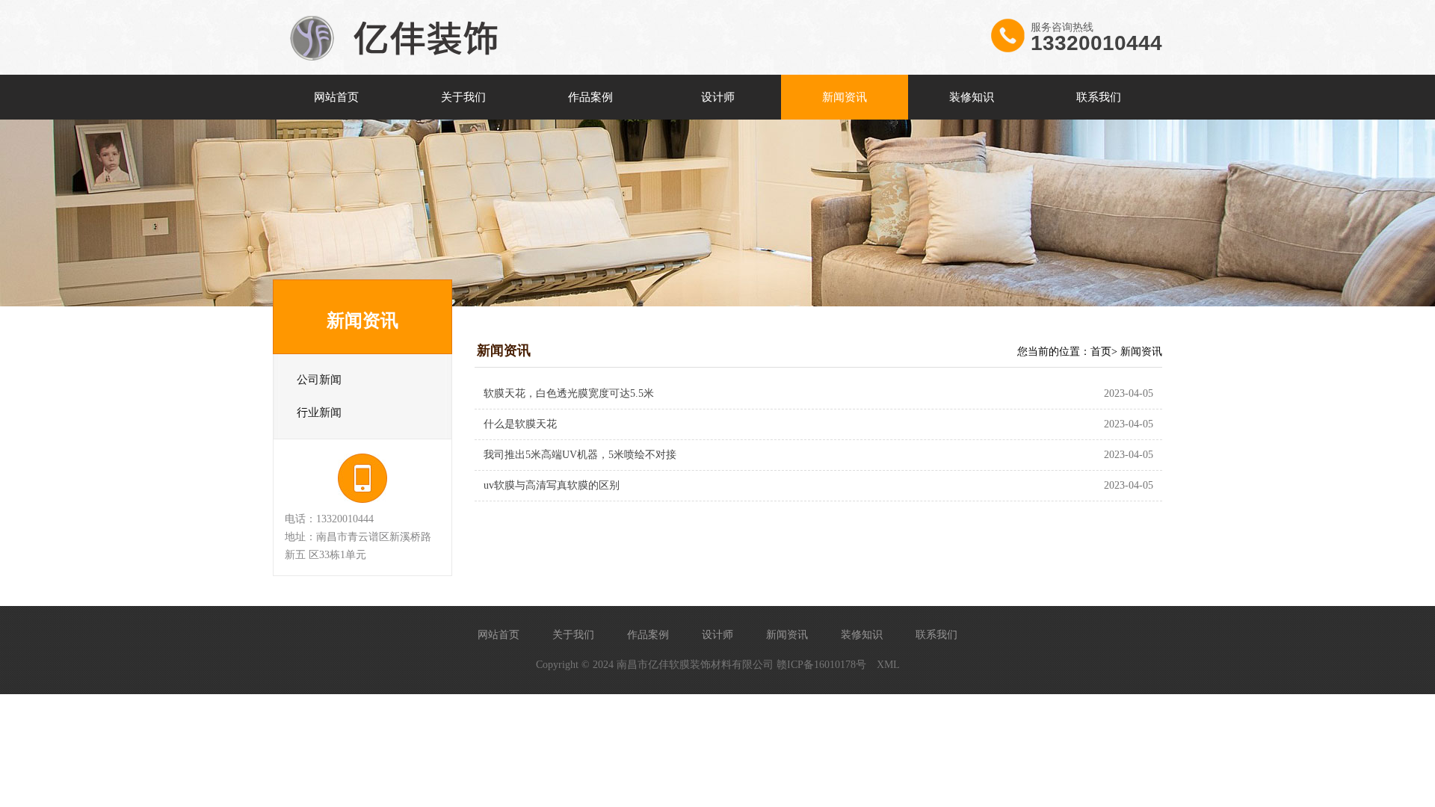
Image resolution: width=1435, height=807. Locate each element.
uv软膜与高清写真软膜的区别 (552, 485)
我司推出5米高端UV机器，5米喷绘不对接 (580, 454)
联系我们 (1098, 97)
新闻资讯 (844, 97)
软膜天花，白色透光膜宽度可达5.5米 (569, 393)
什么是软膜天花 (520, 424)
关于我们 (463, 97)
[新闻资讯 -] (400, 71)
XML (888, 664)
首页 (1100, 351)
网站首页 (336, 97)
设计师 (718, 97)
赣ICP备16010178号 (821, 664)
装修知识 (971, 97)
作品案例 (590, 97)
